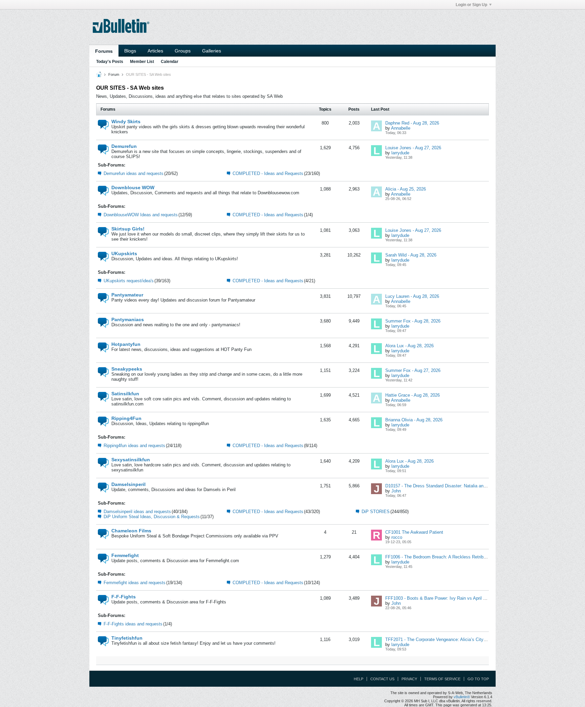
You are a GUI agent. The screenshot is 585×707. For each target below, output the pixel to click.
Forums (104, 51)
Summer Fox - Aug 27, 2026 (412, 370)
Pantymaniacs (127, 319)
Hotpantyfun (125, 344)
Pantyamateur (127, 294)
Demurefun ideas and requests (134, 173)
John (396, 490)
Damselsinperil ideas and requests (137, 511)
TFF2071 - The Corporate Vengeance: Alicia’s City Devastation (446, 639)
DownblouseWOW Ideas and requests (141, 214)
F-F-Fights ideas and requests (133, 623)
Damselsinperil (128, 484)
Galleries (211, 50)
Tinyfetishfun (127, 638)
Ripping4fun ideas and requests (134, 445)
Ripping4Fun (126, 418)
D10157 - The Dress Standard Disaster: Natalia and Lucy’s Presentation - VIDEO (464, 485)
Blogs (130, 50)
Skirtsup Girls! (128, 228)
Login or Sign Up (471, 4)
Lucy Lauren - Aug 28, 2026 (412, 296)
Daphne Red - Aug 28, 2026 (412, 123)
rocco (396, 537)
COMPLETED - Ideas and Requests (268, 173)
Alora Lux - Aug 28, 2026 (409, 345)
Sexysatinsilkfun (130, 459)
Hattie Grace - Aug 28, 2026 (412, 395)
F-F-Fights (123, 596)
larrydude (400, 152)
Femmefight (125, 555)
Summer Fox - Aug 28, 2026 (412, 321)
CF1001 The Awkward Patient (414, 532)
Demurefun (124, 146)
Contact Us (382, 679)
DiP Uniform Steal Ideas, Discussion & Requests (152, 516)
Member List (142, 61)
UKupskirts (124, 253)
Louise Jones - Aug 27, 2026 (413, 147)
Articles (155, 50)
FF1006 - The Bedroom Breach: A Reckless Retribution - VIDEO (448, 556)
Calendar (169, 61)
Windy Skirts (125, 121)
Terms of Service (442, 679)
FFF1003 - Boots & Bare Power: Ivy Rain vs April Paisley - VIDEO (450, 598)
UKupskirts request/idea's (129, 280)
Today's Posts (109, 61)
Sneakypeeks (126, 369)
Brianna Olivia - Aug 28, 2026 (413, 419)
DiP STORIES (376, 511)
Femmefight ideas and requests (135, 582)
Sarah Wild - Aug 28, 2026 (410, 255)
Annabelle (400, 128)
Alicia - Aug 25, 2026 (405, 189)
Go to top (478, 679)
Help (358, 679)
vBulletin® (462, 697)
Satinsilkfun (125, 393)
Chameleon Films (131, 530)
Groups (183, 50)
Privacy (409, 679)
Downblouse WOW (132, 187)
